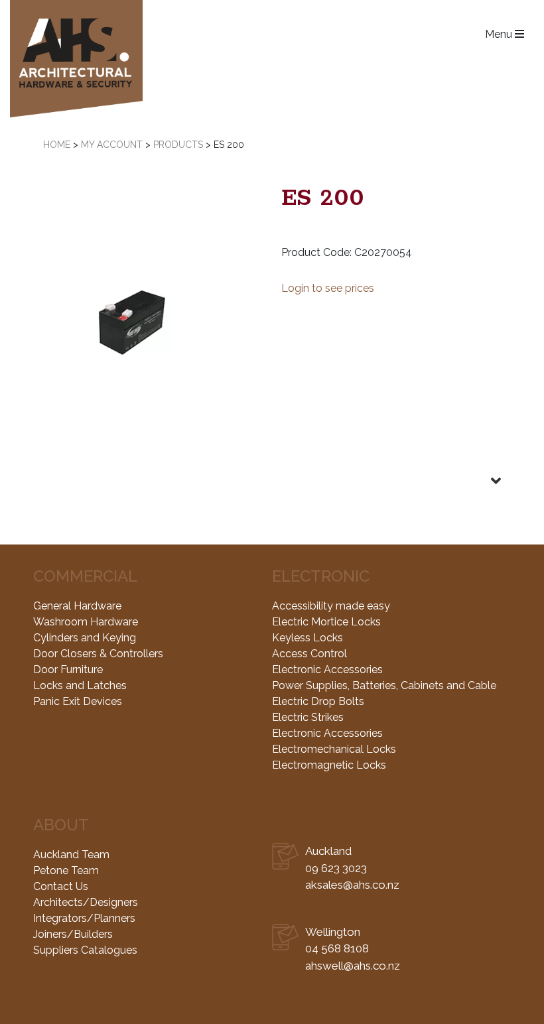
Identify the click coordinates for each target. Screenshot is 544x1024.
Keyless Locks (307, 637)
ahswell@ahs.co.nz (352, 965)
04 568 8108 (337, 948)
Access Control (309, 653)
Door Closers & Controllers (98, 653)
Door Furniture (68, 669)
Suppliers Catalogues (85, 950)
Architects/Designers (85, 902)
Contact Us (60, 886)
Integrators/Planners (84, 918)
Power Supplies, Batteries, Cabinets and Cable (384, 685)
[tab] (272, 470)
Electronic (321, 576)
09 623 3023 (336, 868)
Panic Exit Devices (77, 701)
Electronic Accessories (327, 669)
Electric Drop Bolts (318, 701)
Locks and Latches (80, 685)
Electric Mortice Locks (326, 621)
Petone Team (66, 870)
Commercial (85, 576)
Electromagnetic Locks (329, 765)
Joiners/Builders (73, 934)
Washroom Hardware (85, 621)
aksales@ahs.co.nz (352, 884)
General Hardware (77, 606)
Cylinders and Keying (84, 637)
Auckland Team (71, 854)
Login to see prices (327, 288)
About (61, 824)
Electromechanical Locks (334, 749)
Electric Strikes (308, 717)
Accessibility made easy (331, 606)
